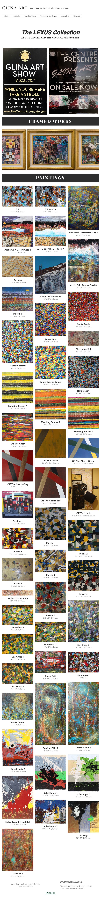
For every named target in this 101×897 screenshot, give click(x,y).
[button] (16, 16)
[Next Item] (95, 150)
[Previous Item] (5, 150)
